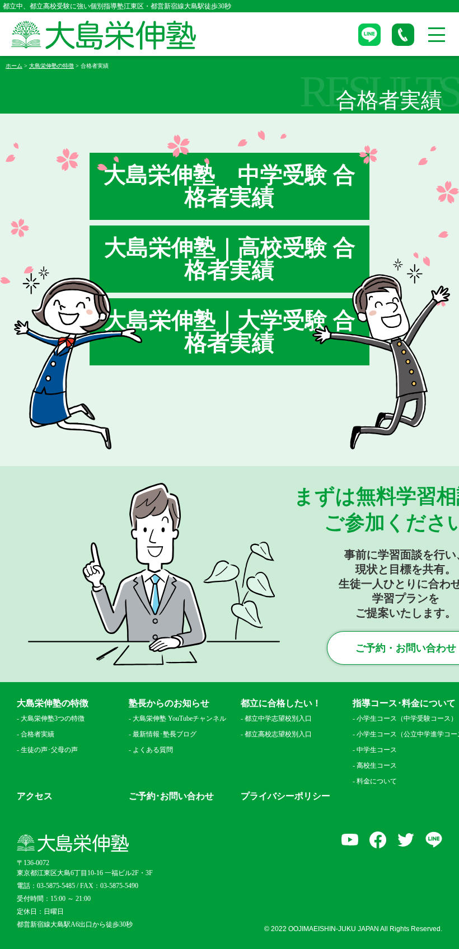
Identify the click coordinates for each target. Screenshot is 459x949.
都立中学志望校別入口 (278, 718)
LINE (433, 839)
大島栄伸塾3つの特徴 (53, 718)
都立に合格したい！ (281, 703)
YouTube (349, 839)
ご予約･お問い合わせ (171, 796)
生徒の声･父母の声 (49, 750)
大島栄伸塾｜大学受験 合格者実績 (229, 331)
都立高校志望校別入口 (278, 734)
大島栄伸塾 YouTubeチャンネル (179, 718)
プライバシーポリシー (285, 796)
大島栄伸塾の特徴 (52, 703)
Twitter (405, 839)
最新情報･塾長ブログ (164, 734)
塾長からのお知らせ (169, 703)
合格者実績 (37, 734)
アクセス (35, 796)
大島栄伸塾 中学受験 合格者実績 (229, 186)
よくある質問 (153, 750)
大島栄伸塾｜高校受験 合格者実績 (229, 259)
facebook (377, 839)
